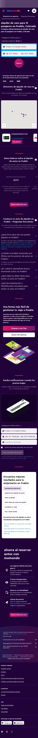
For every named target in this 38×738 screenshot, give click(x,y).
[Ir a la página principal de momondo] (13, 11)
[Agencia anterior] (4, 126)
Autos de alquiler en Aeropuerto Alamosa (17, 528)
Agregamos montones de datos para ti (17, 643)
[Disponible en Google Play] (6, 723)
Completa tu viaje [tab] (11, 507)
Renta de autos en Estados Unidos (23, 655)
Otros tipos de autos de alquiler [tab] (15, 502)
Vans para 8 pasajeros (19, 245)
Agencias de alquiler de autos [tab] (15, 493)
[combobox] (11, 38)
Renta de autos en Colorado (10, 656)
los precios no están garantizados (18, 633)
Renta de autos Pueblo (26, 656)
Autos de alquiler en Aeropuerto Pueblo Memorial (17, 532)
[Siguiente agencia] (34, 126)
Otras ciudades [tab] (10, 497)
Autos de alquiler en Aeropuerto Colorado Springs (17, 525)
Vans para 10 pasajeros (15, 247)
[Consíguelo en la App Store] (18, 723)
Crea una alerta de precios (18, 603)
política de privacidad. (20, 458)
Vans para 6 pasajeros (25, 243)
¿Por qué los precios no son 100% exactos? (15, 647)
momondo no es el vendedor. (14, 640)
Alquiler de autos (7, 655)
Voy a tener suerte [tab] (11, 511)
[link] (17, 142)
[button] (3, 11)
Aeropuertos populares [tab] (12, 488)
